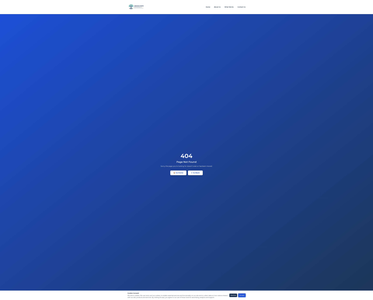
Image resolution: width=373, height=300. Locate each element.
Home (208, 7)
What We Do (229, 7)
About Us (217, 7)
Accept (241, 295)
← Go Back (195, 173)
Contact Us (241, 7)
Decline (233, 295)
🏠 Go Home (178, 173)
